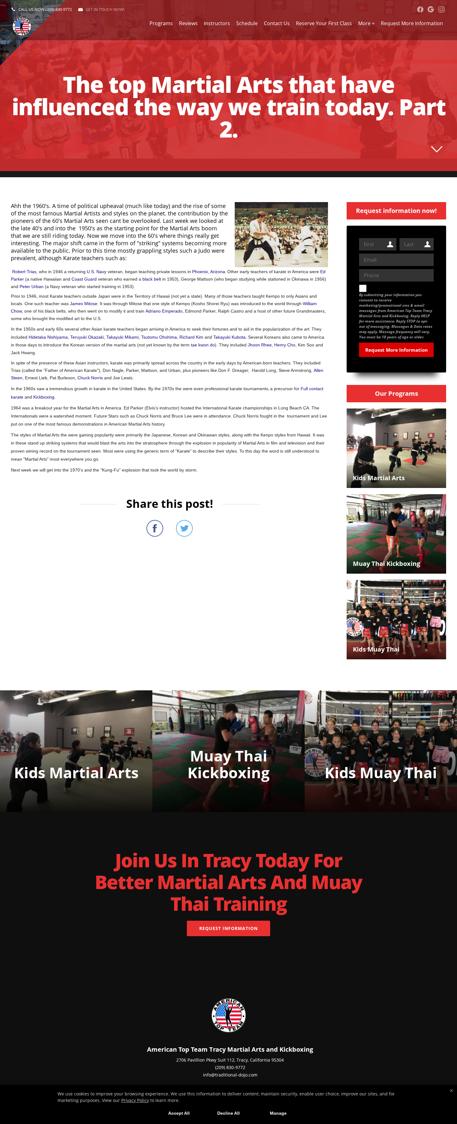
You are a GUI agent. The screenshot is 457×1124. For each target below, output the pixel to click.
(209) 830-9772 (58, 9)
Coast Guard (84, 279)
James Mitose (83, 303)
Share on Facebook (155, 528)
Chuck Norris (90, 377)
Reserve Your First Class (324, 23)
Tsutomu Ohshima (159, 337)
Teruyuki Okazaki (87, 337)
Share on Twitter (184, 528)
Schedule (247, 23)
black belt (151, 279)
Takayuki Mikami (122, 337)
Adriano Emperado (163, 311)
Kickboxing (43, 397)
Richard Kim (191, 337)
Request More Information (412, 23)
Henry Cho (284, 344)
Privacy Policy (135, 1100)
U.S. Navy (96, 271)
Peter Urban (32, 286)
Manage (278, 1113)
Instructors (217, 23)
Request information (228, 928)
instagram (441, 9)
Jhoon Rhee (260, 344)
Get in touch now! (104, 9)
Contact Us (277, 23)
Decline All (228, 1113)
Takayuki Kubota (229, 337)
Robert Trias (24, 271)
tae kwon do (203, 344)
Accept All (179, 1113)
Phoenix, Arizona (208, 271)
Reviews (188, 23)
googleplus (431, 9)
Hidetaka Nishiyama (48, 337)
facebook (420, 9)
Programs (161, 23)
